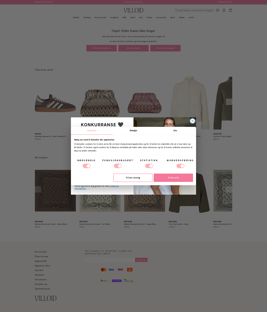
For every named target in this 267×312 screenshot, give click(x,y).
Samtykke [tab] (92, 130)
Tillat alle (173, 177)
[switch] (118, 166)
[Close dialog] (192, 120)
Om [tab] (175, 130)
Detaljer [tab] (133, 130)
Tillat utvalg (133, 177)
